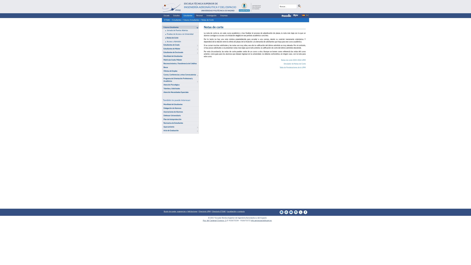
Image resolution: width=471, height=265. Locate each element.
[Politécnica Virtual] (295, 15)
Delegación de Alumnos (172, 108)
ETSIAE (167, 20)
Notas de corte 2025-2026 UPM (293, 60)
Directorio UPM (205, 211)
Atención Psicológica (171, 85)
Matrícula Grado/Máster (173, 60)
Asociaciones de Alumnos (173, 112)
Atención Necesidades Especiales (176, 92)
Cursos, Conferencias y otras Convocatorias (180, 75)
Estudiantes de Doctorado (173, 52)
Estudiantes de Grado (172, 45)
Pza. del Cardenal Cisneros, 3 (215, 221)
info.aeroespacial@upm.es (261, 221)
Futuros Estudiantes (191, 20)
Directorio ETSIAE (219, 211)
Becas (166, 67)
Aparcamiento (169, 127)
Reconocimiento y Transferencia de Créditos (180, 64)
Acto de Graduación (171, 131)
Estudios (176, 16)
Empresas (224, 16)
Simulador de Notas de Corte (295, 64)
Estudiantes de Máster (172, 49)
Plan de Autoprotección (172, 119)
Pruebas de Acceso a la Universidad (180, 34)
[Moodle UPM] (287, 16)
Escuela (166, 16)
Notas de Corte (207, 20)
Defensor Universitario (172, 116)
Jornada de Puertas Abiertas (177, 30)
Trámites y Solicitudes (172, 89)
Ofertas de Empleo (170, 71)
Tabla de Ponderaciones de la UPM (293, 67)
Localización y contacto (236, 211)
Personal (199, 16)
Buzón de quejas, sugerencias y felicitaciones (180, 211)
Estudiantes (188, 16)
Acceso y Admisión (174, 42)
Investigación (211, 16)
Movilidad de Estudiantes (173, 56)
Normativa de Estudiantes (173, 123)
